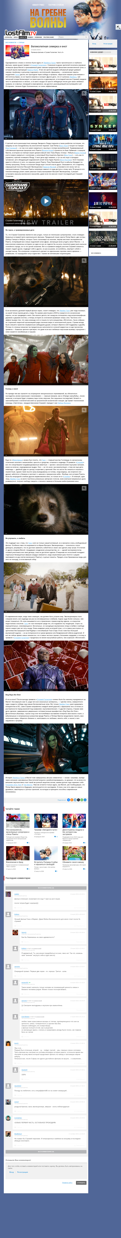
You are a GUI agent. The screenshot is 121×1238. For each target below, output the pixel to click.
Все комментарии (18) (46, 888)
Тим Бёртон (27, 785)
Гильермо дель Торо (14, 785)
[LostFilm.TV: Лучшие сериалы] (22, 32)
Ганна (17, 74)
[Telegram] (75, 799)
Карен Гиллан (80, 153)
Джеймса (73, 77)
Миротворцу (17, 460)
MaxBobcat (18, 1134)
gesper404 (25, 982)
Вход (11, 1172)
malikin (16, 894)
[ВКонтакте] (68, 799)
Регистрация (22, 1172)
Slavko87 (25, 1070)
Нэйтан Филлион (64, 403)
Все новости (11, 42)
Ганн (44, 460)
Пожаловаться (80, 907)
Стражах (66, 476)
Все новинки (95, 253)
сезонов (107, 52)
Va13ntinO (17, 1086)
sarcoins (17, 966)
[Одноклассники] (71, 799)
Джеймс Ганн (65, 311)
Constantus (18, 1118)
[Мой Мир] (85, 799)
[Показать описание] (6, 138)
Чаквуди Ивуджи (49, 167)
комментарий (37, 948)
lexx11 (16, 1043)
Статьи (21, 42)
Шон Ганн (68, 155)
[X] (78, 799)
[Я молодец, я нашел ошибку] (109, 27)
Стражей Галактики (38, 65)
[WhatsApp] (81, 799)
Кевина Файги (32, 70)
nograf (16, 1102)
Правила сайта (67, 1183)
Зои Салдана (11, 148)
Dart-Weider (25, 1017)
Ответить (19, 907)
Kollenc (16, 914)
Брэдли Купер (47, 150)
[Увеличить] (84, 93)
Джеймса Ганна (50, 63)
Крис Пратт (64, 146)
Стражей (80, 462)
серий (100, 52)
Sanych (24, 932)
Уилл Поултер (65, 160)
